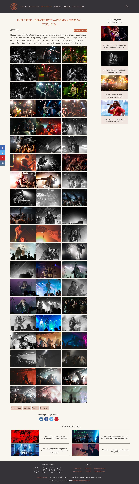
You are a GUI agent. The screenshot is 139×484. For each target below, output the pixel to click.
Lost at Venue (42, 477)
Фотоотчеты (46, 6)
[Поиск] (127, 6)
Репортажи (34, 6)
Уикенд (57, 6)
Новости (23, 6)
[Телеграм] (59, 470)
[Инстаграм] (44, 470)
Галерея (66, 6)
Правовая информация (81, 480)
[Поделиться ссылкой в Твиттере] (51, 419)
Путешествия (78, 6)
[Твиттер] (52, 470)
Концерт (44, 408)
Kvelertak (27, 408)
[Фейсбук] (36, 470)
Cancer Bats (16, 408)
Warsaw (35, 408)
